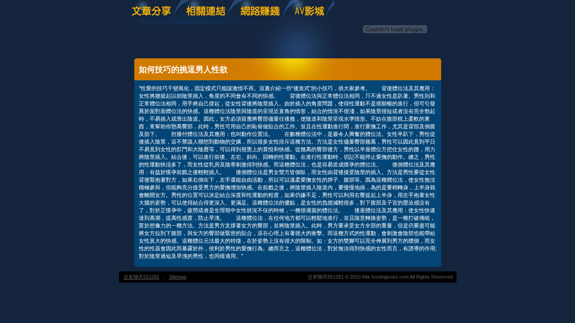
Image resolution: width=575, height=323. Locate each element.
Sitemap (177, 276)
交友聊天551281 (141, 276)
